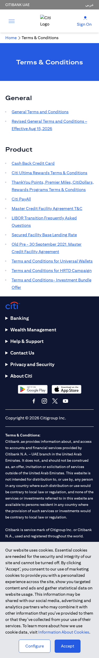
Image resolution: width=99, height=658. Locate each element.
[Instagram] (44, 401)
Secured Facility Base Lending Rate (44, 234)
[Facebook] (34, 401)
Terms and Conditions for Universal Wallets (52, 261)
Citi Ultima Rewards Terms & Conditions (49, 172)
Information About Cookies (63, 632)
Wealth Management (33, 329)
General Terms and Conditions (40, 111)
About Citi (21, 376)
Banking (19, 318)
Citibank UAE (17, 5)
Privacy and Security (32, 364)
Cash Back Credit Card (33, 163)
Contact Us (22, 353)
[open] (11, 21)
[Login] (85, 17)
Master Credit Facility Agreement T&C (47, 208)
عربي (89, 5)
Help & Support (27, 341)
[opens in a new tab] (33, 389)
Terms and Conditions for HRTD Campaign (52, 270)
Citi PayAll (21, 199)
